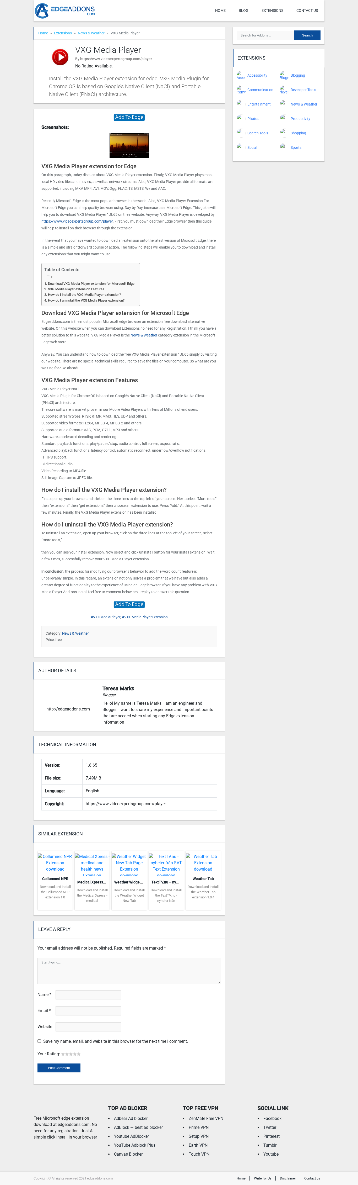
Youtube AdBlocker (131, 1136)
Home (220, 10)
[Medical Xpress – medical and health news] (92, 862)
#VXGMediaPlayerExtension (145, 617)
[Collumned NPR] (55, 861)
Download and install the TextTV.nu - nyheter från (166, 895)
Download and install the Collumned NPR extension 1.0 (55, 892)
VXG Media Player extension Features (76, 289)
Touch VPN (199, 1154)
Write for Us (263, 1178)
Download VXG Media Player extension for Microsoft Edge (91, 284)
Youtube (271, 1154)
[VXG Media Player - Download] (129, 117)
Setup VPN (199, 1136)
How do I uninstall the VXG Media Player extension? (86, 300)
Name (44, 994)
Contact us (307, 10)
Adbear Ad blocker (131, 1118)
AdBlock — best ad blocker (138, 1127)
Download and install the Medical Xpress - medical (92, 895)
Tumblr (269, 1145)
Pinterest (271, 1136)
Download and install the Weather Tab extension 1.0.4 (203, 892)
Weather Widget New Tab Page (140, 882)
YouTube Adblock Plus (134, 1145)
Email (44, 1010)
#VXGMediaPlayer (105, 617)
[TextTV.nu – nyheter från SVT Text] (166, 862)
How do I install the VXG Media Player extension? (84, 295)
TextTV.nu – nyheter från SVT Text (179, 882)
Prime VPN (199, 1127)
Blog (243, 10)
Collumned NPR (55, 879)
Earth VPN (198, 1145)
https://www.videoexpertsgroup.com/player (77, 221)
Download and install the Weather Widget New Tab (129, 895)
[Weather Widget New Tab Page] (129, 862)
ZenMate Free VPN (206, 1118)
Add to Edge (55, 906)
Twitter (269, 1127)
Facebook (272, 1118)
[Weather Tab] (203, 861)
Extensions (272, 10)
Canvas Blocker (128, 1154)
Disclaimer (288, 1178)
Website (44, 1026)
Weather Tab (203, 879)
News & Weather (91, 33)
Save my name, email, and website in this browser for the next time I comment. (115, 1041)
